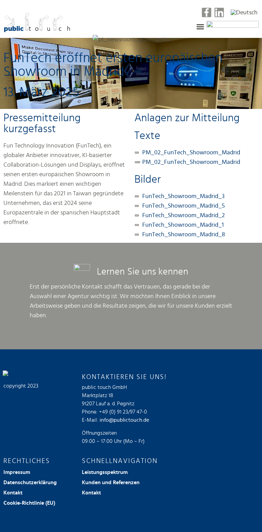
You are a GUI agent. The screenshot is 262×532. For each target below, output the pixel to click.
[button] (200, 26)
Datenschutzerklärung (30, 482)
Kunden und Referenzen (111, 482)
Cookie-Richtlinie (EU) (29, 503)
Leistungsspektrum (105, 472)
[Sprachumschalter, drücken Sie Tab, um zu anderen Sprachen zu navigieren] (244, 12)
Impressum (16, 472)
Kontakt (13, 492)
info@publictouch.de (124, 420)
